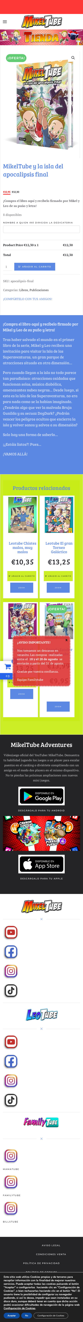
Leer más (58, 695)
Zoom (21, 588)
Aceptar (12, 1315)
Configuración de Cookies (19, 1308)
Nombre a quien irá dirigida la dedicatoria (38, 222)
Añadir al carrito (36, 266)
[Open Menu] (5, 21)
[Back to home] (41, 21)
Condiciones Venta (51, 1254)
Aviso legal (51, 1245)
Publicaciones (39, 290)
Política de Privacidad (41, 1263)
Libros (23, 290)
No (26, 1315)
